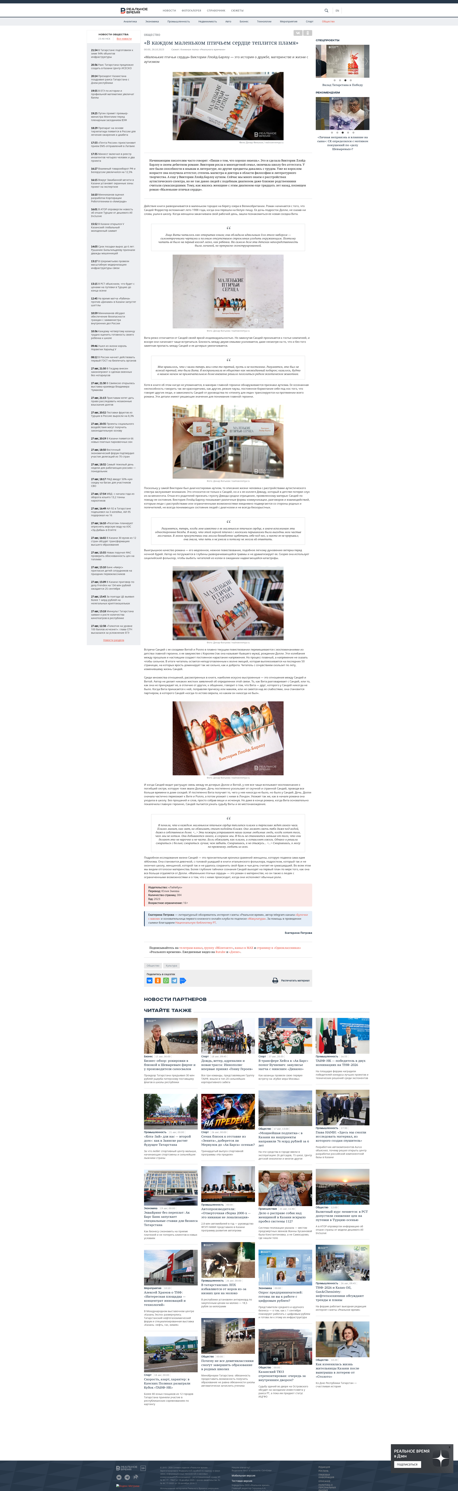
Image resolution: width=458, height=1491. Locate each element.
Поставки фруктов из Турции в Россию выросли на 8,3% (112, 414)
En (337, 10)
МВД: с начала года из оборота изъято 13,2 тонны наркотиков (112, 497)
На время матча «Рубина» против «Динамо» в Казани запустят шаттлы (113, 302)
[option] (342, 61)
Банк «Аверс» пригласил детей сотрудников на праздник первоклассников (111, 570)
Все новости (124, 38)
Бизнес (244, 21)
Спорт (309, 21)
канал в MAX (244, 948)
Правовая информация (326, 1476)
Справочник (216, 10)
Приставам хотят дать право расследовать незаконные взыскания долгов (112, 401)
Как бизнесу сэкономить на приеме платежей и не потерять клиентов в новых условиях (171, 1225)
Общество (328, 21)
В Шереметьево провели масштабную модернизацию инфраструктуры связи (110, 264)
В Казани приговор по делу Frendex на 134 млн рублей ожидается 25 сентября (112, 585)
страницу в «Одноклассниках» (279, 948)
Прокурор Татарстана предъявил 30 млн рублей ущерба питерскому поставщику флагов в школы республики (170, 1071)
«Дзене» (234, 952)
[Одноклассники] (307, 33)
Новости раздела (113, 640)
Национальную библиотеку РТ (195, 922)
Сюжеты (237, 10)
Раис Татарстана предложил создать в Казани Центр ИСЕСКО (112, 66)
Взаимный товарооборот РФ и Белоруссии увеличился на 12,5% (113, 170)
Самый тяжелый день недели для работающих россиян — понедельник (113, 468)
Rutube (221, 952)
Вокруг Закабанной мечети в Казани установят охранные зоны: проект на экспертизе (112, 183)
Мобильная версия (243, 1475)
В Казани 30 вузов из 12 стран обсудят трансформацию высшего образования (113, 541)
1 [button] (334, 80)
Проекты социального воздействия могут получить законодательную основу (112, 427)
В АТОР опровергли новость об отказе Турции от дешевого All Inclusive (112, 213)
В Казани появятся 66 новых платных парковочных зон (112, 440)
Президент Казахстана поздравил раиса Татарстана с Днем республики (110, 79)
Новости (169, 10)
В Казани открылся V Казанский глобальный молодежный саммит (107, 227)
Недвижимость (207, 21)
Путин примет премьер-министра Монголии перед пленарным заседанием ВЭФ (109, 117)
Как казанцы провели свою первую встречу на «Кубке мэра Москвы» (283, 1069)
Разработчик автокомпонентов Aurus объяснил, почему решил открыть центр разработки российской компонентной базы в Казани (341, 1144)
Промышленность (178, 21)
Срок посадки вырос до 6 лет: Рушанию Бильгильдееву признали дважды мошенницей (113, 250)
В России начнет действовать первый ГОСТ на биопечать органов (113, 358)
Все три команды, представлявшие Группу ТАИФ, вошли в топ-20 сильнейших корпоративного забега (227, 1071)
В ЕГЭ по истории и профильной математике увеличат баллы (112, 94)
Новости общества (114, 34)
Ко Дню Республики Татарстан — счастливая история (337, 1375)
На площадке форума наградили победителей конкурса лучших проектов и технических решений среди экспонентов (342, 1069)
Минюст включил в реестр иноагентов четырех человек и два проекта (113, 157)
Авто (228, 21)
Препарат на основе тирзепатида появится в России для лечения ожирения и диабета (113, 131)
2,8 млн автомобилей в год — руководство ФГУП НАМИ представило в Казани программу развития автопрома (227, 1219)
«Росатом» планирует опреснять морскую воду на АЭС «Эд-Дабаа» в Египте (112, 526)
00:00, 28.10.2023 (154, 49)
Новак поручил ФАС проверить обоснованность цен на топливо (112, 556)
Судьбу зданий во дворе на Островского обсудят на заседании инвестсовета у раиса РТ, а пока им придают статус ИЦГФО (283, 1384)
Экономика (152, 21)
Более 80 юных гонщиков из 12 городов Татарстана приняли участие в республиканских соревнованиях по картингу (168, 1391)
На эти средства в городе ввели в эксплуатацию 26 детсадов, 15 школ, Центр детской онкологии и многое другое (285, 1145)
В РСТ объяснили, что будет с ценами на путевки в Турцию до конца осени (113, 287)
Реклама (323, 1471)
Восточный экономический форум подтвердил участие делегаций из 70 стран (112, 453)
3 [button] (345, 80)
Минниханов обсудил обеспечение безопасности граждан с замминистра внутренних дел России (108, 318)
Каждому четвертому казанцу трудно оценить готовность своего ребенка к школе (113, 334)
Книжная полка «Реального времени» (203, 49)
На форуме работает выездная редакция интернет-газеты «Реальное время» (341, 1298)
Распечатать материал (295, 980)
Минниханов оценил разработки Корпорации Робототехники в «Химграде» (109, 198)
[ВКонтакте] (298, 33)
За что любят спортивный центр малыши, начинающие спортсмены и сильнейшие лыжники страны (170, 1147)
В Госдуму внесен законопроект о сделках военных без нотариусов (111, 372)
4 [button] (350, 80)
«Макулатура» (256, 918)
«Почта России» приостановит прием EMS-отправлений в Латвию (113, 144)
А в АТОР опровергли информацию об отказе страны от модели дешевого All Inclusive (342, 1222)
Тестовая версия (242, 1481)
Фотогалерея (191, 10)
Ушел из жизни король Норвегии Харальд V (109, 347)
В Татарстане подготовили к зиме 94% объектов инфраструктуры (112, 53)
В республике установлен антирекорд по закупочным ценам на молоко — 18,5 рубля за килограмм (226, 1295)
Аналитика (130, 21)
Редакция (324, 1467)
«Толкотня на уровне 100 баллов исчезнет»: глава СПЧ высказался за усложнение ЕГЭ (111, 629)
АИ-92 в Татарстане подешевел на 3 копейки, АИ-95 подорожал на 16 (111, 512)
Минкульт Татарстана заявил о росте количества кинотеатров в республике (112, 615)
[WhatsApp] (166, 980)
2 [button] (340, 80)
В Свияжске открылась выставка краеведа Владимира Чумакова (113, 386)
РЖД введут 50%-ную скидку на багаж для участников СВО (112, 482)
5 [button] (353, 132)
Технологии (264, 21)
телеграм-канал (191, 948)
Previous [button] (318, 61)
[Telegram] (174, 980)
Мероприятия (288, 21)
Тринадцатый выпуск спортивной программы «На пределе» (228, 1145)
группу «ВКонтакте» (218, 948)
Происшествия (268, 1208)
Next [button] (366, 61)
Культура (171, 965)
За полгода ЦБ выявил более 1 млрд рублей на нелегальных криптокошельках (112, 600)
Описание (324, 1481)
